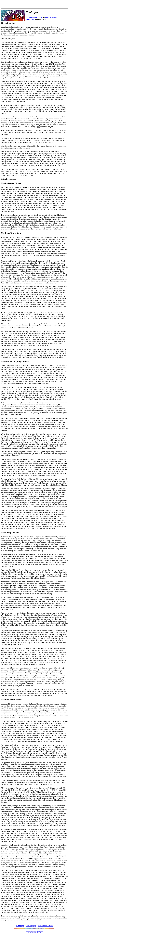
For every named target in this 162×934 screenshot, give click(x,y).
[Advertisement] (27, 4)
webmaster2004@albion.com (34, 932)
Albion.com (29, 19)
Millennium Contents (45, 926)
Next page (20, 926)
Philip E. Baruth (51, 17)
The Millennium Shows (33, 17)
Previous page (31, 926)
